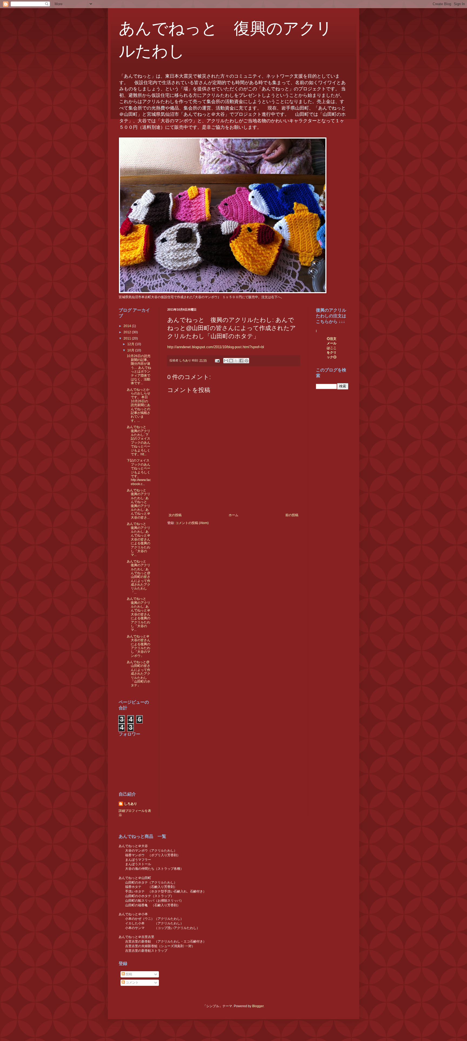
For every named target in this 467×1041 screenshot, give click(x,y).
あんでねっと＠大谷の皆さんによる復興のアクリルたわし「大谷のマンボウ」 (138, 646)
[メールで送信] (226, 360)
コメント (132, 982)
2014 (128, 326)
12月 (131, 344)
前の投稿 (291, 515)
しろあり (130, 804)
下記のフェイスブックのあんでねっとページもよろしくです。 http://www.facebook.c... (139, 472)
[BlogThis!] (231, 360)
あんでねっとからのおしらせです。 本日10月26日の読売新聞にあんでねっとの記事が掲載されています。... (138, 405)
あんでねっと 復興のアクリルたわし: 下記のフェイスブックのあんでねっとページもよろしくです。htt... (138, 440)
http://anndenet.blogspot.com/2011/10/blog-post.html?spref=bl (215, 347)
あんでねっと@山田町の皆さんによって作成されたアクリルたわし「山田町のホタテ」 (138, 673)
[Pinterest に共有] (246, 360)
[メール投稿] (217, 360)
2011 (128, 338)
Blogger (257, 1006)
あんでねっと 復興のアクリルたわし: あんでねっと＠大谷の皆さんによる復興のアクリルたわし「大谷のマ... (138, 539)
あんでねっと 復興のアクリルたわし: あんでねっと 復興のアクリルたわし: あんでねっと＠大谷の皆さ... (138, 503)
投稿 (128, 974)
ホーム (233, 515)
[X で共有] (236, 360)
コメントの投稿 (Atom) (192, 523)
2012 (128, 332)
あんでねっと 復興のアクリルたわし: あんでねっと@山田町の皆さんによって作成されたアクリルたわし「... (138, 576)
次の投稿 (175, 515)
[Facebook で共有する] (241, 360)
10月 (131, 350)
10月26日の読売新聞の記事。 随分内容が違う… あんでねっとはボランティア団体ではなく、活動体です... (139, 369)
